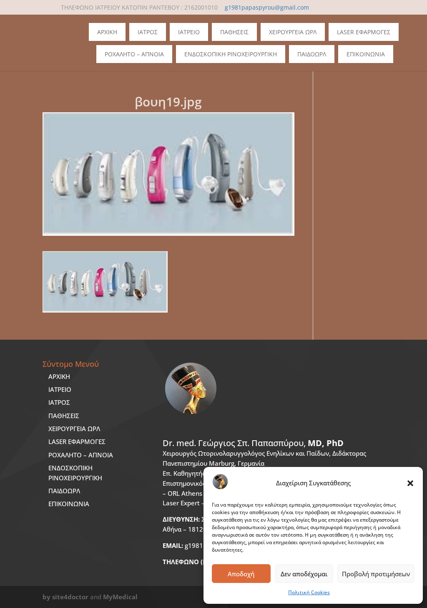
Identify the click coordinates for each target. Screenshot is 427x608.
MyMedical (120, 597)
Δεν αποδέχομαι (304, 574)
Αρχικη (107, 32)
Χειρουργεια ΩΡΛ (292, 32)
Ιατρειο (189, 32)
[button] (410, 483)
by (46, 597)
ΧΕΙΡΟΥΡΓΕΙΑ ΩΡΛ (74, 428)
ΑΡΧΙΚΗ (59, 376)
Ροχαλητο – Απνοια (134, 54)
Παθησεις (234, 32)
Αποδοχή (241, 574)
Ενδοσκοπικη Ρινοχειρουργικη (230, 54)
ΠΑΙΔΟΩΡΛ (311, 54)
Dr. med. (253, 443)
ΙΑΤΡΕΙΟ (59, 389)
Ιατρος (148, 32)
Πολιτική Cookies (309, 592)
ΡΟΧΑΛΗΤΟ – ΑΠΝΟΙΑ (80, 455)
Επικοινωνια (366, 54)
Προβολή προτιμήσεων (376, 574)
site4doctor (70, 597)
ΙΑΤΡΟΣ (59, 402)
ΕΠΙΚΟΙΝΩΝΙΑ (68, 504)
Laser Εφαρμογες (363, 32)
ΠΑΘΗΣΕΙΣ (63, 415)
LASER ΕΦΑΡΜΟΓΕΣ (76, 441)
